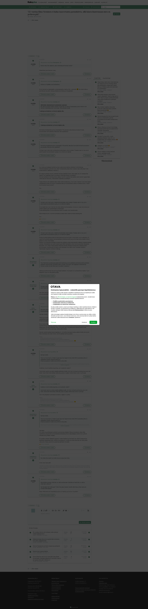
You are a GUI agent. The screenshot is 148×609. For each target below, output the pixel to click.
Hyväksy (93, 322)
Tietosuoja (53, 322)
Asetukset (84, 322)
